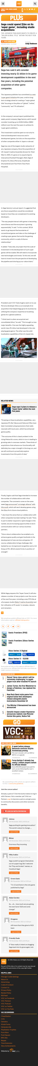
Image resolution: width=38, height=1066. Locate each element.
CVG (3, 1019)
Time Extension (6, 1043)
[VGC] (19, 3)
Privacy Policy (6, 990)
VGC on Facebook (7, 998)
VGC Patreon (6, 1001)
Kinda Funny (5, 1024)
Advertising (5, 982)
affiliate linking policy (22, 620)
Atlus (12, 161)
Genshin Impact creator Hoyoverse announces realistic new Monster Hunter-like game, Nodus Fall (21, 714)
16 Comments (32, 773)
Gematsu (4, 1021)
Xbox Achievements (8, 1046)
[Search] (35, 4)
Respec (3, 1040)
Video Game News (9, 41)
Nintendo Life (6, 1027)
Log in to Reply (14, 832)
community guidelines (16, 783)
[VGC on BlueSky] (29, 9)
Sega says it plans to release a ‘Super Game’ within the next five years (24, 409)
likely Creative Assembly (24, 602)
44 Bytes (15, 1050)
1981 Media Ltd (14, 960)
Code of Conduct (7, 985)
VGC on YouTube (7, 1009)
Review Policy (6, 993)
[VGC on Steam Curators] (22, 11)
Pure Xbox (5, 1032)
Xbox (6, 510)
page (9, 799)
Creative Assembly (15, 152)
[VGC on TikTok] (34, 9)
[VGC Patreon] (22, 9)
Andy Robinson (31, 44)
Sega (19, 119)
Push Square (5, 1035)
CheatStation (6, 1016)
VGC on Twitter (6, 1006)
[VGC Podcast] (25, 9)
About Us (4, 979)
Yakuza (16, 423)
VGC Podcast (6, 1004)
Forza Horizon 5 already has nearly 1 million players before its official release (24, 763)
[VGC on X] (27, 9)
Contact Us (5, 987)
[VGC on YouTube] (32, 9)
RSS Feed (4, 995)
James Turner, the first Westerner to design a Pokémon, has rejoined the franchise (21, 688)
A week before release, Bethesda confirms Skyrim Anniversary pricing (22, 749)
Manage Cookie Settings (10, 977)
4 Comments (33, 757)
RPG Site (4, 1038)
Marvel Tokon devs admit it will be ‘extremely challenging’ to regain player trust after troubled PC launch (21, 679)
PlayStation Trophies (8, 1030)
